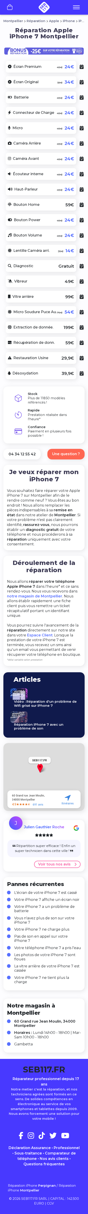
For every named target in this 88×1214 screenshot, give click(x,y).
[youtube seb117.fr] (65, 1137)
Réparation (36, 21)
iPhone (69, 21)
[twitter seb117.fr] (54, 1137)
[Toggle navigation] (76, 7)
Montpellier (13, 21)
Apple (54, 21)
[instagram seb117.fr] (33, 1137)
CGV (50, 1203)
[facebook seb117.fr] (23, 1137)
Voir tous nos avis (54, 864)
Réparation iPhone (32, 1186)
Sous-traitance (28, 1153)
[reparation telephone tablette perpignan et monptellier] (44, 7)
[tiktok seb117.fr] (44, 1137)
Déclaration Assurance (30, 1148)
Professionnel (67, 1148)
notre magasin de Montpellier (34, 596)
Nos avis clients (54, 1159)
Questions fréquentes (44, 1164)
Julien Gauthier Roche (44, 827)
